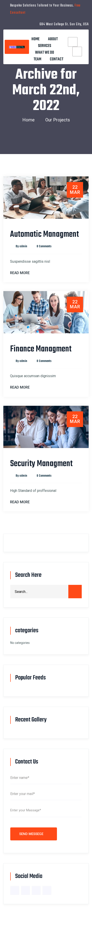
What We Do (44, 52)
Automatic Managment (44, 234)
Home (35, 39)
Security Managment (41, 464)
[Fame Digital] (17, 47)
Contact (56, 59)
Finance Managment (40, 349)
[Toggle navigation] (48, 34)
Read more (20, 273)
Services (44, 46)
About (53, 39)
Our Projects (57, 120)
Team (37, 59)
